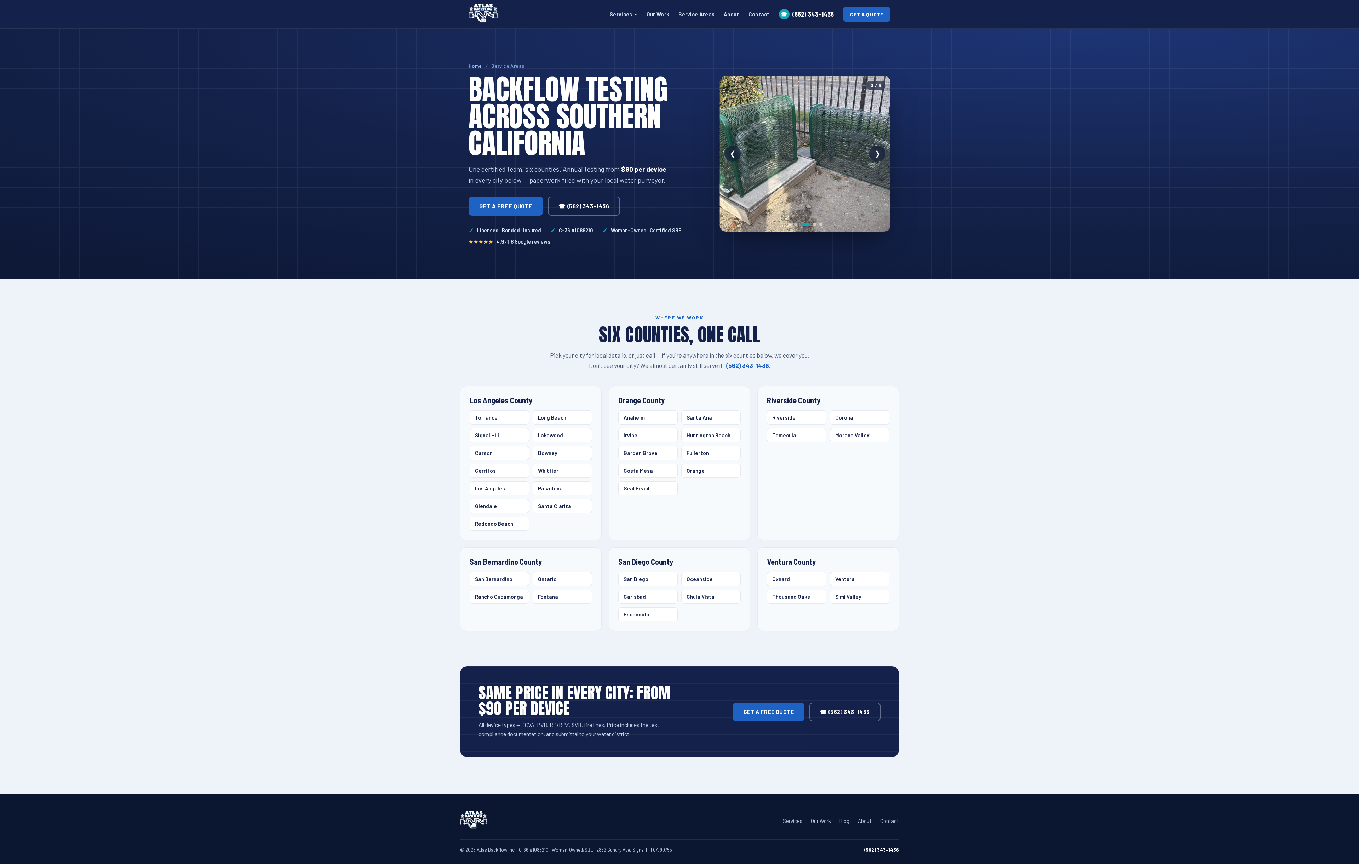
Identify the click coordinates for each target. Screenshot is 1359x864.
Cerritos (485, 470)
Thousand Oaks (791, 596)
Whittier (548, 470)
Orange (696, 470)
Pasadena (550, 488)
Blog (844, 821)
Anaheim (634, 417)
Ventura (845, 579)
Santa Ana (699, 417)
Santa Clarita (554, 506)
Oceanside (700, 579)
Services (623, 14)
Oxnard (781, 579)
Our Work (658, 14)
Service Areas (696, 14)
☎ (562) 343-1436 (583, 206)
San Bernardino (493, 579)
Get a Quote (866, 14)
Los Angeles (490, 488)
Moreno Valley (852, 435)
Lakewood (550, 435)
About (731, 14)
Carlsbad (635, 596)
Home (475, 66)
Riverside (784, 417)
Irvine (630, 435)
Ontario (547, 579)
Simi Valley (848, 596)
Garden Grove (641, 453)
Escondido (636, 614)
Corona (844, 417)
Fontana (548, 596)
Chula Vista (701, 596)
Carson (484, 453)
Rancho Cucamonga (499, 596)
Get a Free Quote (505, 206)
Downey (547, 453)
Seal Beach (637, 488)
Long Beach (552, 417)
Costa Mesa (638, 470)
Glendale (486, 506)
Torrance (486, 417)
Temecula (784, 435)
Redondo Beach (494, 524)
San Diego (636, 579)
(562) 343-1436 (807, 14)
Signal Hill (487, 435)
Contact (759, 14)
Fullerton (698, 453)
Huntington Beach (708, 435)
